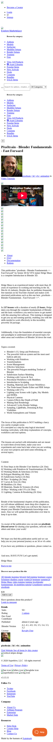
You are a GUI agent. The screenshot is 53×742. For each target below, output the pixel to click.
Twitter (10, 688)
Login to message (9, 602)
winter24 (28, 579)
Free (9, 57)
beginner (36, 579)
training (28, 582)
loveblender (38, 582)
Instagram (11, 693)
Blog (9, 731)
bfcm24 (23, 577)
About (9, 255)
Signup (10, 17)
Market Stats (12, 715)
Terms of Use (7, 665)
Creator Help (12, 728)
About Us (11, 707)
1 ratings (25, 613)
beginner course (45, 577)
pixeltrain (5, 587)
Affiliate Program (14, 710)
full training (32, 577)
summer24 (45, 579)
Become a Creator (15, 7)
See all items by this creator (25, 650)
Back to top (6, 566)
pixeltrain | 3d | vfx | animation (35, 176)
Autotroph (27, 738)
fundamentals (7, 584)
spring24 (47, 584)
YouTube (11, 696)
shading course (16, 579)
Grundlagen (37, 584)
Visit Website (7, 650)
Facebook (11, 691)
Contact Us (12, 733)
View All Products (15, 62)
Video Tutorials (8, 178)
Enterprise (11, 712)
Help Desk (11, 726)
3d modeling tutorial (23, 584)
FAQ (9, 258)
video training (19, 582)
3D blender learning (10, 577)
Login (9, 12)
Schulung (5, 579)
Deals (9, 72)
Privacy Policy (21, 665)
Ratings (10, 263)
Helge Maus (6, 582)
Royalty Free (27, 630)
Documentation (13, 260)
